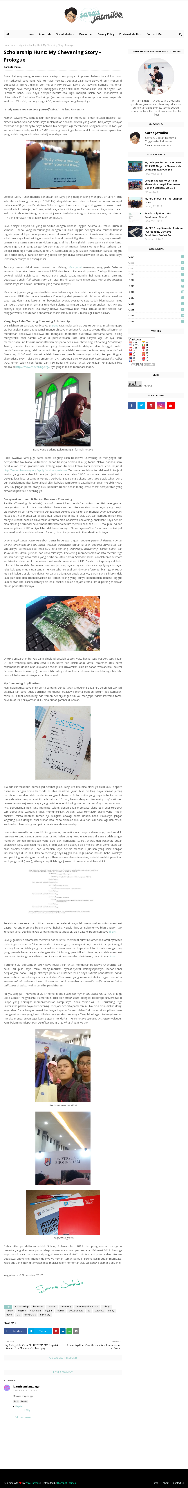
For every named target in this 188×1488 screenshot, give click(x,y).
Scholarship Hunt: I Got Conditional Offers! (158, 215)
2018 (156, 292)
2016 (156, 303)
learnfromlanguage (26, 1386)
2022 (156, 268)
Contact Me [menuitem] (154, 34)
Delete (24, 1401)
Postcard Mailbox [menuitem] (130, 34)
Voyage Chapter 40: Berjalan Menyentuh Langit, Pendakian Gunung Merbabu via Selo (162, 184)
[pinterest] (151, 405)
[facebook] (132, 405)
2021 (156, 274)
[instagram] (161, 405)
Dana (55, 325)
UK (18, 1314)
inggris (48, 1310)
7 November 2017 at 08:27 (25, 1390)
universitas (30, 1314)
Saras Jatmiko (12, 67)
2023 (156, 262)
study (111, 1310)
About (166, 1483)
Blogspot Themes (66, 1483)
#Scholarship (22, 1306)
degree (22, 1310)
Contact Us (178, 1483)
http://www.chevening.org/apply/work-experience (35, 470)
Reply (16, 1401)
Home (7, 45)
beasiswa (38, 1306)
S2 (89, 1310)
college (106, 1306)
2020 (156, 280)
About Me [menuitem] (45, 34)
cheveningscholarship (86, 1306)
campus (52, 1306)
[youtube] (171, 405)
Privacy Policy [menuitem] (106, 34)
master (60, 1310)
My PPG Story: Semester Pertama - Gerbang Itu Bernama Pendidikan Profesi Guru (164, 231)
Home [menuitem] (30, 34)
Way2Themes (32, 1483)
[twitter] (141, 405)
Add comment (23, 1417)
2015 (156, 309)
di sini (112, 931)
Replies (19, 1406)
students (99, 1310)
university (17, 45)
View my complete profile (158, 144)
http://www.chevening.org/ (32, 367)
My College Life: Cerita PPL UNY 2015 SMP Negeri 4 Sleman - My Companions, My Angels (163, 166)
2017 (156, 297)
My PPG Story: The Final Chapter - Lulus (164, 200)
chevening (65, 1306)
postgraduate (76, 1310)
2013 (156, 321)
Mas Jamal (75, 267)
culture (10, 1310)
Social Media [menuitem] (64, 34)
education (35, 1310)
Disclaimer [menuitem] (86, 34)
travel (9, 1314)
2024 (156, 256)
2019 (156, 286)
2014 (156, 315)
